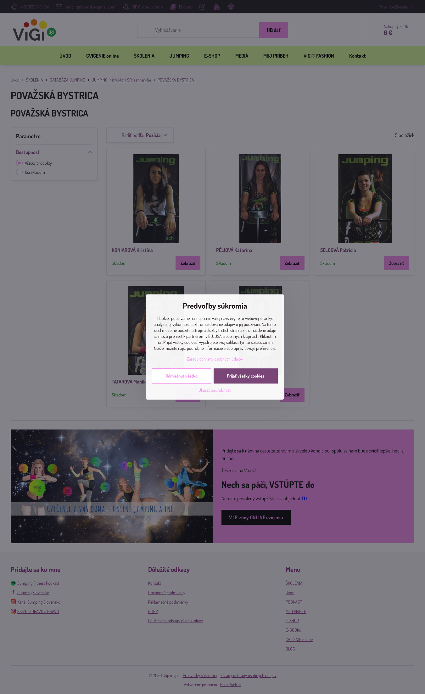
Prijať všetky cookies (245, 375)
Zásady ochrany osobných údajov (215, 358)
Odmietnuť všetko (181, 375)
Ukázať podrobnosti (215, 390)
